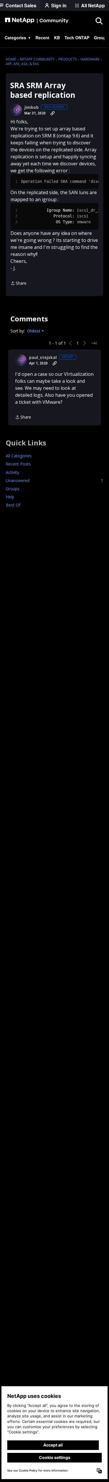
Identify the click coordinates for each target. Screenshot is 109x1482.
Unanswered (54, 480)
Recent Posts (18, 464)
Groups (12, 488)
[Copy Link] (52, 113)
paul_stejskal (43, 357)
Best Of (13, 505)
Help (10, 497)
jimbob (31, 107)
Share (18, 283)
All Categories (19, 455)
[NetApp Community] (37, 20)
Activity (12, 472)
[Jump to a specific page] (94, 343)
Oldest (34, 331)
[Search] (98, 20)
